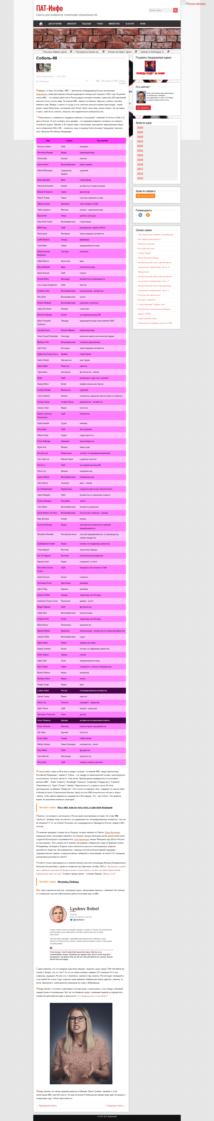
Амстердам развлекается (149, 239)
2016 (140, 173)
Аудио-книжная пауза (147, 318)
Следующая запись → (116, 1106)
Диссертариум (54, 23)
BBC (98, 81)
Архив (142, 23)
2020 (140, 155)
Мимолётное (114, 23)
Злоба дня (44, 81)
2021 (140, 150)
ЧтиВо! (100, 23)
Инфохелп (71, 23)
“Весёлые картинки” (146, 244)
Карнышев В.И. (48, 76)
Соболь (122, 81)
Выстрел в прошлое (146, 300)
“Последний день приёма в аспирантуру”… (157, 234)
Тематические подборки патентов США (155, 323)
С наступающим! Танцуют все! (151, 304)
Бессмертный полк (146, 248)
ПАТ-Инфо (49, 8)
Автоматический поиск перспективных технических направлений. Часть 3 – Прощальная (155, 267)
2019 (140, 159)
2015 (140, 178)
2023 (140, 141)
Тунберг (122, 83)
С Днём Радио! (144, 253)
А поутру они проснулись (149, 295)
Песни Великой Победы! (148, 258)
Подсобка (86, 23)
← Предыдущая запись (46, 1106)
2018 (140, 164)
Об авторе (129, 23)
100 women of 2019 (109, 81)
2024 (140, 136)
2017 (140, 168)
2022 (140, 145)
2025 (140, 132)
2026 (140, 127)
